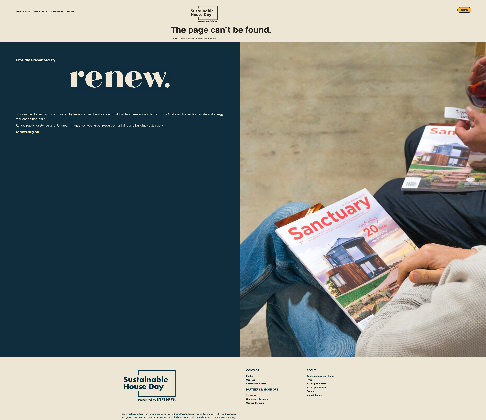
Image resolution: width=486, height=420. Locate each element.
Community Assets (256, 383)
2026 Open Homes (316, 387)
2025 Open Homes (316, 383)
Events (70, 11)
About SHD (39, 11)
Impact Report (314, 395)
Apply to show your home (320, 376)
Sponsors (251, 395)
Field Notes (57, 11)
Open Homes (21, 11)
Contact (250, 380)
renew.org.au (27, 132)
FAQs (309, 380)
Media (249, 376)
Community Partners (257, 399)
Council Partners (255, 403)
